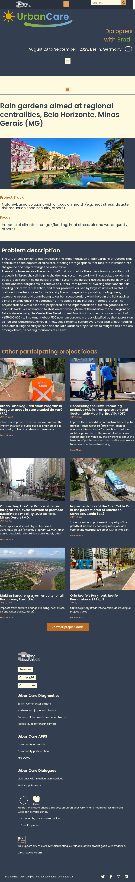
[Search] (123, 2)
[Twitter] (103, 876)
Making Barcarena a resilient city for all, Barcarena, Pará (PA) (32, 597)
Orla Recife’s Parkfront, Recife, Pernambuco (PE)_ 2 (94, 597)
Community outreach (31, 744)
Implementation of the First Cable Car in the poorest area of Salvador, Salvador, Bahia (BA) (101, 510)
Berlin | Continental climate (34, 703)
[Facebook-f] (110, 876)
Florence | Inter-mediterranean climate (42, 717)
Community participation (33, 751)
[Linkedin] (126, 876)
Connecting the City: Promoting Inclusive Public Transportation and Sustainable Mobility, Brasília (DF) (99, 410)
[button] (66, 4)
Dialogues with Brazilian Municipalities (40, 778)
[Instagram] (118, 876)
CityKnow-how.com (30, 852)
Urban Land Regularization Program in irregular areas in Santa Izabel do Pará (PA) (31, 410)
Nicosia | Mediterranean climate (37, 724)
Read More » (6, 435)
